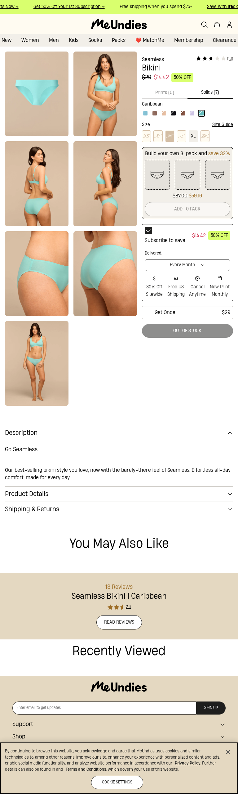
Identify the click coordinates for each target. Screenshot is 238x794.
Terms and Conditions (86, 769)
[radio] (187, 262)
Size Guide (222, 124)
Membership (188, 40)
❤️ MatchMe (149, 40)
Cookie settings (117, 782)
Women (30, 40)
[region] (119, 768)
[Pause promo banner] (230, 6)
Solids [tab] (210, 92)
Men (54, 40)
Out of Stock (187, 330)
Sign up (211, 708)
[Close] (228, 752)
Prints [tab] (164, 92)
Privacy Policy (188, 763)
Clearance (224, 40)
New (6, 40)
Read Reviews (119, 622)
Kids (73, 40)
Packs (119, 40)
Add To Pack (187, 209)
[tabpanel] (187, 108)
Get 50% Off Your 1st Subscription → (65, 6)
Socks (95, 40)
